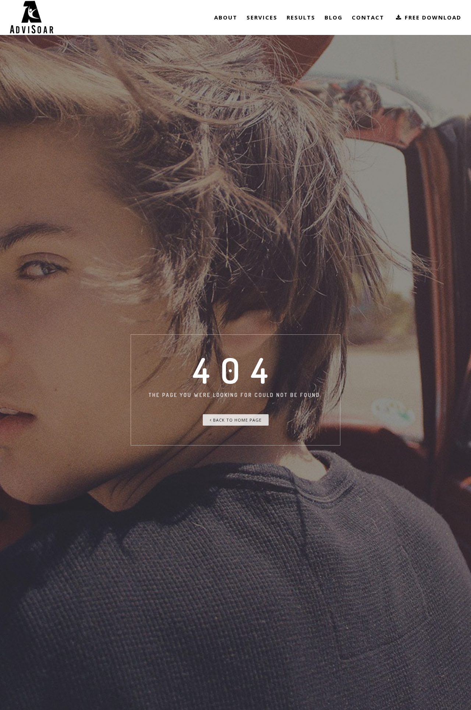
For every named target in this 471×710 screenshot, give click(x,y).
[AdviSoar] (32, 17)
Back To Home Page (237, 420)
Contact (368, 17)
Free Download (432, 17)
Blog (334, 17)
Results (301, 17)
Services (262, 17)
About (225, 17)
